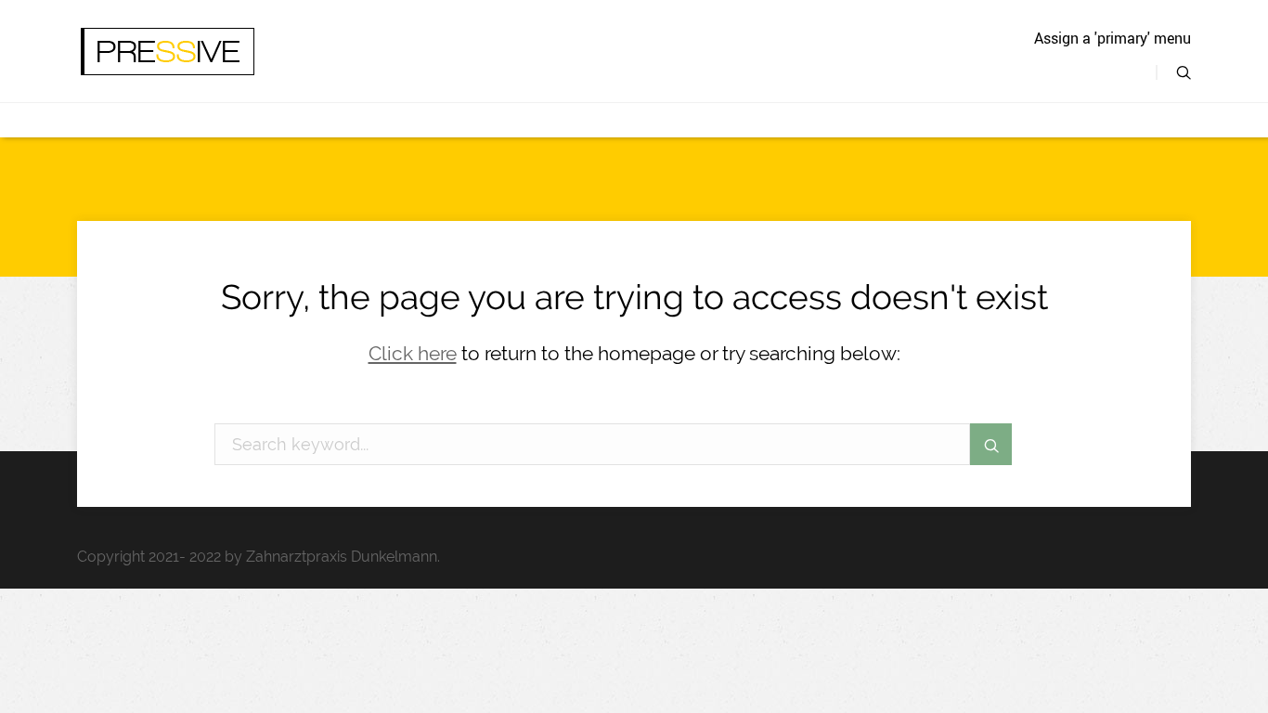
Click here (413, 353)
